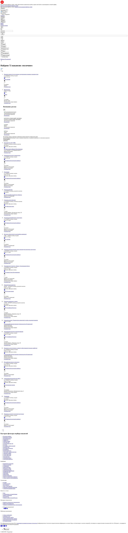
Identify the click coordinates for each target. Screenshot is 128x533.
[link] (3, 20)
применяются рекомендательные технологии (27, 523)
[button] (2, 23)
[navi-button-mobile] (2, 27)
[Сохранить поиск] (2, 37)
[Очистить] (2, 34)
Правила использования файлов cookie (23, 7)
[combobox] (7, 31)
